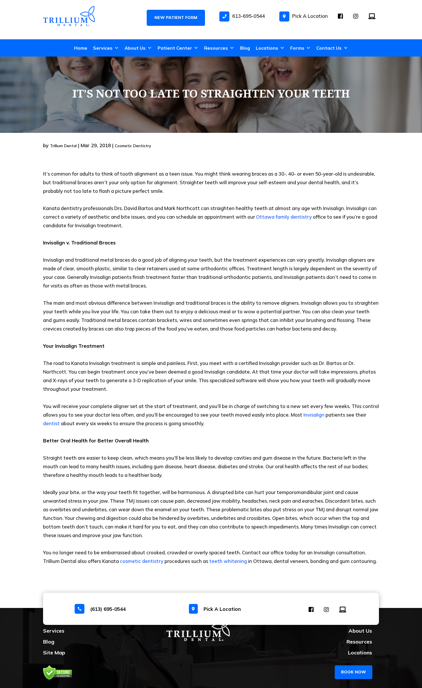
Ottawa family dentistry (284, 217)
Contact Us (329, 48)
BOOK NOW (353, 672)
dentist (51, 423)
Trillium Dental (63, 145)
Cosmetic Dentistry (133, 145)
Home (80, 48)
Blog (245, 48)
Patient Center (175, 48)
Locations (267, 48)
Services (103, 48)
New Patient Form (175, 17)
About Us (135, 48)
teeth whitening (228, 561)
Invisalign (314, 415)
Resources (216, 48)
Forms (297, 48)
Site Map (54, 652)
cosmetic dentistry (141, 561)
